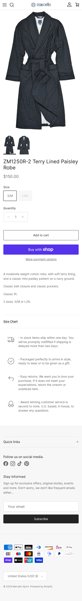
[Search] (14, 4)
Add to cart (41, 235)
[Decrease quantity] (7, 216)
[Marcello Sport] (41, 5)
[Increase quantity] (24, 216)
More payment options (41, 259)
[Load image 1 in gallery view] (41, 71)
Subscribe (41, 519)
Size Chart (10, 321)
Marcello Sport (21, 586)
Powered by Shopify (41, 586)
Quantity (9, 208)
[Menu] (4, 4)
